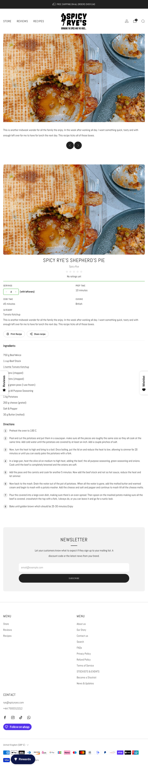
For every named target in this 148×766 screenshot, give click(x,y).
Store (7, 21)
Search (80, 641)
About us (81, 624)
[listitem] (74, 4)
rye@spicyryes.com (13, 702)
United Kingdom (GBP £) (14, 744)
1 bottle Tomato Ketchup (16, 367)
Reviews (22, 21)
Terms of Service (85, 665)
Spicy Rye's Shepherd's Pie (74, 260)
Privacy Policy (84, 653)
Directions (8, 424)
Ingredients (9, 346)
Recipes (38, 21)
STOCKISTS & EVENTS (88, 671)
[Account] (127, 21)
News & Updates (85, 683)
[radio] (67, 271)
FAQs (79, 647)
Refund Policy (84, 659)
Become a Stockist (86, 677)
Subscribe (74, 578)
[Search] (143, 21)
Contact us (82, 635)
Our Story (81, 629)
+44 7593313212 (12, 708)
